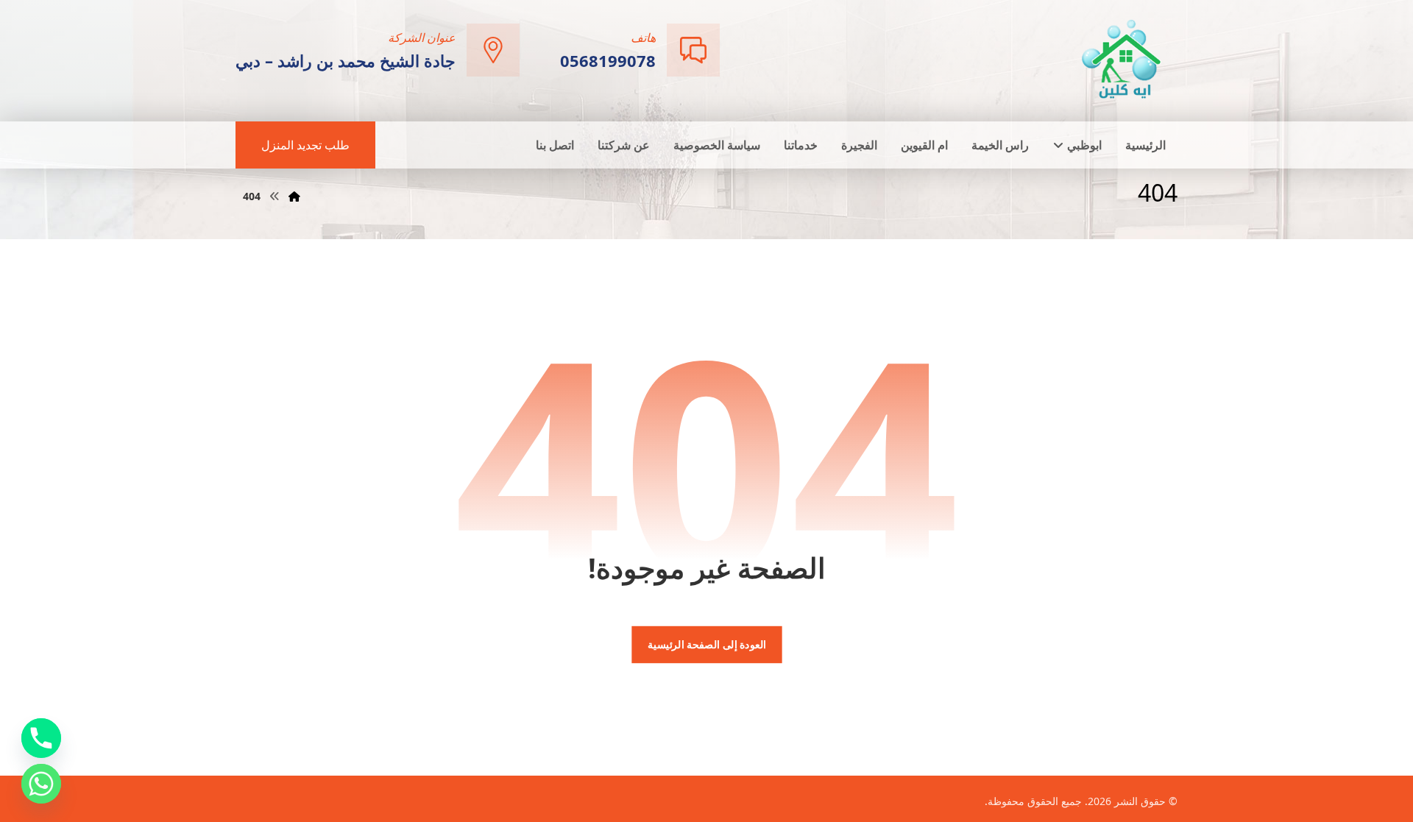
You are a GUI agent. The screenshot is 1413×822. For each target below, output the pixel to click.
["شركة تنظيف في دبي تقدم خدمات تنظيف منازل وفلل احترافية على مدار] (1122, 59)
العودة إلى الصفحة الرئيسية (706, 644)
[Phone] (41, 738)
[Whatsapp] (41, 784)
